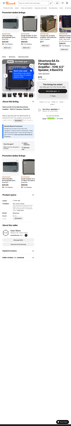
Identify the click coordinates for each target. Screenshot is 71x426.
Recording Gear (53, 8)
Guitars (17, 8)
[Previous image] (4, 23)
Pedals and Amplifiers (27, 8)
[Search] (51, 3)
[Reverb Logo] (10, 3)
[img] (54, 109)
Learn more (20, 210)
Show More (18, 120)
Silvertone (16, 213)
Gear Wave (46, 109)
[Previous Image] (5, 76)
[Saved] (62, 3)
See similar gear (21, 62)
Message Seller (18, 240)
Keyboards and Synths (41, 8)
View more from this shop (18, 244)
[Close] (31, 70)
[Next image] (17, 23)
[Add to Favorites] (17, 17)
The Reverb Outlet (8, 8)
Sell (57, 3)
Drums (61, 8)
